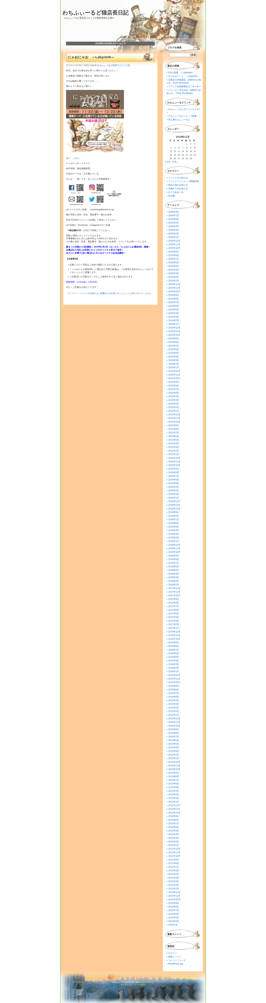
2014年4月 (173, 747)
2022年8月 (173, 385)
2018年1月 (173, 584)
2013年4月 (173, 791)
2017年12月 (174, 588)
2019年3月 (173, 534)
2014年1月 (173, 758)
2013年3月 (173, 794)
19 (175, 155)
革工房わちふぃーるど (179, 119)
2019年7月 (173, 519)
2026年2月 (173, 233)
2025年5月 (173, 266)
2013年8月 (173, 776)
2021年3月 (173, 447)
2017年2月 (173, 624)
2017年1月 (173, 628)
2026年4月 (173, 226)
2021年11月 (174, 418)
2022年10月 (174, 378)
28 (183, 158)
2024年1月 (173, 324)
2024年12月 (174, 284)
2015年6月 (173, 697)
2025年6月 (173, 262)
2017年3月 (173, 621)
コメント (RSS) (139, 985)
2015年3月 (173, 707)
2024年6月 (173, 306)
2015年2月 (173, 711)
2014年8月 (173, 733)
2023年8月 (173, 342)
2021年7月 (173, 432)
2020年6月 (173, 479)
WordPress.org (175, 963)
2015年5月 (173, 700)
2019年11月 (174, 505)
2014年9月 (173, 729)
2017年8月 (173, 602)
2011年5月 (173, 874)
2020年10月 (174, 465)
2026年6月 (173, 219)
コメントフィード (177, 960)
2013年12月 (174, 762)
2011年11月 (174, 852)
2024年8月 (173, 298)
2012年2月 (173, 841)
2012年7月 (173, 823)
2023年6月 (173, 349)
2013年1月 (173, 802)
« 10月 (167, 162)
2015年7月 (173, 693)
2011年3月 (173, 881)
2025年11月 (174, 244)
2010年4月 (173, 921)
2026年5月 (173, 222)
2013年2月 (173, 798)
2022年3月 (173, 403)
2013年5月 (173, 787)
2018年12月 (174, 545)
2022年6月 (173, 393)
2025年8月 (173, 255)
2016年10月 (174, 639)
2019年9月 (173, 512)
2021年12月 (174, 414)
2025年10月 (174, 248)
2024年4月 (173, 313)
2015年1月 (173, 715)
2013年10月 (174, 769)
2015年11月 (174, 678)
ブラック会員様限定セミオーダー (184, 86)
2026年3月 (173, 230)
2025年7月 (173, 259)
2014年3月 (173, 751)
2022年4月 (173, 400)
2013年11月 (174, 765)
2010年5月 (173, 917)
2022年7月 (173, 389)
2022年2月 (173, 407)
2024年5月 (173, 309)
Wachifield (149, 982)
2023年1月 (173, 367)
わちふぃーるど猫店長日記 (95, 13)
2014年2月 (173, 754)
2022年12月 (174, 371)
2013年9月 (173, 773)
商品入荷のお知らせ (178, 185)
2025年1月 (173, 280)
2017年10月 (174, 595)
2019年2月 (173, 537)
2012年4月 (173, 834)
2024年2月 (173, 320)
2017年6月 (173, 610)
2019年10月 (174, 508)
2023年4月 (173, 356)
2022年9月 (173, 382)
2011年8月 (173, 863)
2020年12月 (174, 458)
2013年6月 (173, 783)
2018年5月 (173, 570)
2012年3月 (173, 838)
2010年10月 (174, 899)
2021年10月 (174, 422)
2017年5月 (173, 613)
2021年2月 (173, 450)
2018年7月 (173, 563)
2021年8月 (173, 429)
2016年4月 (173, 660)
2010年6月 (173, 914)
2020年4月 (173, 487)
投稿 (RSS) (125, 985)
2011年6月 (173, 870)
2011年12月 (174, 849)
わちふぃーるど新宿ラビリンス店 (113, 65)
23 (191, 155)
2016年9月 (173, 642)
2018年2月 (173, 581)
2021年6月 (173, 436)
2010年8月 (173, 906)
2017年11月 (174, 592)
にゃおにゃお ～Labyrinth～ (91, 57)
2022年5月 (173, 396)
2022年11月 (174, 374)
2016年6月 (173, 653)
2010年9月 (173, 903)
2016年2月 (173, 668)
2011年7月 (173, 867)
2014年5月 (173, 744)
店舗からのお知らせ (109, 293)
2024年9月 (173, 295)
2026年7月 (173, 215)
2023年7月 (173, 346)
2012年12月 (174, 805)
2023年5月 (173, 353)
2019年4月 (173, 530)
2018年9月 (173, 555)
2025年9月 (173, 251)
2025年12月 (174, 241)
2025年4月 (173, 270)
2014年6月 (173, 740)
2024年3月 (173, 317)
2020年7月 (173, 476)
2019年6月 (173, 523)
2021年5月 (173, 440)
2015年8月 (173, 689)
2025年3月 (173, 273)
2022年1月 (173, 411)
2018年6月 (173, 566)
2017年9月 (173, 599)
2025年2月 (173, 277)
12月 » (175, 162)
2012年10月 (174, 812)
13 (179, 151)
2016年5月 (173, 657)
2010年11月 (174, 896)
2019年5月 (173, 526)
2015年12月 (174, 675)
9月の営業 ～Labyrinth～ (181, 72)
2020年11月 (174, 461)
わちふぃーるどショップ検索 (182, 116)
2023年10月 (174, 335)
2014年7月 (173, 736)
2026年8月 (173, 212)
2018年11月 (174, 548)
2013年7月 (173, 780)
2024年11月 (174, 288)
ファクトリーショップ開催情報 (183, 181)
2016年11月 (174, 635)
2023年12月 (174, 327)
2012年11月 (174, 809)
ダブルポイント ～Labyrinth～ (183, 76)
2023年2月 (173, 364)
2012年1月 (173, 845)
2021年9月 (173, 425)
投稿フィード (174, 956)
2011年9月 (173, 859)
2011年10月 (174, 856)
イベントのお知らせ (89, 293)
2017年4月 (173, 617)
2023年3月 (173, 360)
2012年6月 (173, 827)
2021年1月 (173, 454)
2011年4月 (173, 878)
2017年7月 (173, 606)
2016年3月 (173, 664)
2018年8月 (173, 559)
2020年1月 (173, 498)
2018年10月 (174, 552)
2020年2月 (173, 494)
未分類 (171, 196)
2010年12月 (174, 892)
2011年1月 (173, 888)
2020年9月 (173, 469)
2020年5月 (173, 483)
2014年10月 (174, 726)
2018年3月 (173, 577)
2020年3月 (173, 490)
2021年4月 (173, 443)
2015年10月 (174, 682)
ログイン (172, 953)
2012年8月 (173, 820)
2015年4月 (173, 704)
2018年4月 (173, 574)
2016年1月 (173, 671)
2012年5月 (173, 830)
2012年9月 (173, 816)
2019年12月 (174, 501)
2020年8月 (173, 472)
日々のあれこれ (175, 192)
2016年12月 (174, 631)
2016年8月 (173, 646)
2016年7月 (173, 650)
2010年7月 (173, 910)
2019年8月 (173, 516)
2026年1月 (173, 237)
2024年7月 (173, 302)
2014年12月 (174, 718)
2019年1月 (173, 541)
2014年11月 (174, 722)
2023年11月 (174, 331)
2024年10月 (174, 291)
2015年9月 (173, 686)
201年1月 (173, 925)
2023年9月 (173, 338)
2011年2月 (173, 885)
